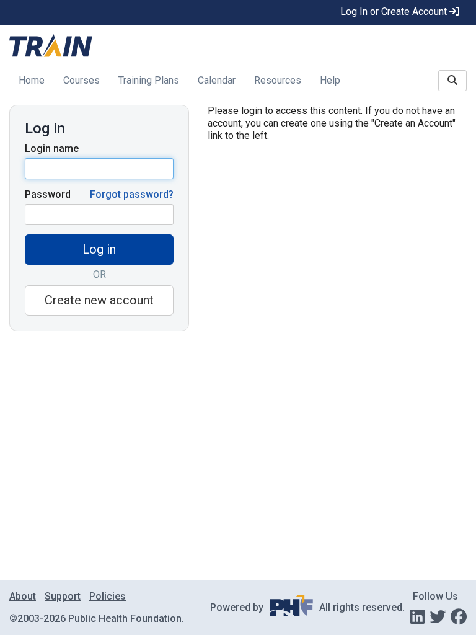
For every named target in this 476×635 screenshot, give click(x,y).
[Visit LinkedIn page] (417, 617)
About (22, 596)
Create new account (99, 300)
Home (32, 80)
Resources (277, 80)
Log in (99, 249)
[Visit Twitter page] (438, 617)
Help (330, 80)
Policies (107, 596)
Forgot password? (132, 194)
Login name (52, 148)
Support (63, 596)
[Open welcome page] (119, 46)
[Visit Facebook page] (459, 617)
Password (48, 194)
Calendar (217, 80)
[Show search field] (452, 80)
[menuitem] (31, 81)
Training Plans (148, 80)
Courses (81, 80)
